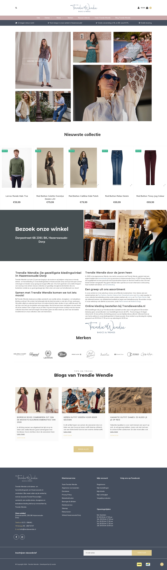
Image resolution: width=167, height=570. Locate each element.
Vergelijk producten (103, 498)
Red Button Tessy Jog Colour (117, 196)
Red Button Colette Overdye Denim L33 (16, 197)
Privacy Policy (67, 495)
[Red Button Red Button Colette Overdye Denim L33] (16, 168)
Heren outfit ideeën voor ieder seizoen (80, 418)
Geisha (109, 295)
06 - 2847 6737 (28, 526)
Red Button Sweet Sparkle (150, 196)
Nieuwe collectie (84, 18)
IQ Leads (53, 564)
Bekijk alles (83, 449)
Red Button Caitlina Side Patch (50, 196)
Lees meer (21, 434)
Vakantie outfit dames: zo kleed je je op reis (128, 418)
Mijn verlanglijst (102, 495)
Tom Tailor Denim (141, 297)
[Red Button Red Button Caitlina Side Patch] (50, 168)
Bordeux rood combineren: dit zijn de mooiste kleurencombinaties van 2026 (36, 419)
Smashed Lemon (128, 295)
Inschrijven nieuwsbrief (26, 553)
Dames (47, 18)
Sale (38, 18)
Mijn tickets (101, 491)
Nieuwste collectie (82, 134)
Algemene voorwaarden (70, 488)
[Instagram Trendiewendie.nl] (22, 537)
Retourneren (66, 512)
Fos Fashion (102, 295)
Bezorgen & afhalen (69, 501)
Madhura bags (136, 301)
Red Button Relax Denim (83, 196)
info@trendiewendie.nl (28, 529)
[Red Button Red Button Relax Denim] (83, 168)
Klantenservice (67, 505)
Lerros (130, 297)
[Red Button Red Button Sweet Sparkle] (150, 168)
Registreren (101, 484)
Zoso (138, 295)
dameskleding (103, 278)
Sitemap (65, 508)
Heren (59, 18)
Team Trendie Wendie (103, 18)
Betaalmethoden (68, 498)
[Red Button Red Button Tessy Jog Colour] (117, 168)
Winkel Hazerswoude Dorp (71, 515)
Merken (70, 18)
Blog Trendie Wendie (122, 18)
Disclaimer (65, 491)
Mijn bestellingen (103, 488)
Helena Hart (117, 295)
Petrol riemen (123, 301)
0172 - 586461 (27, 522)
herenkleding (110, 285)
